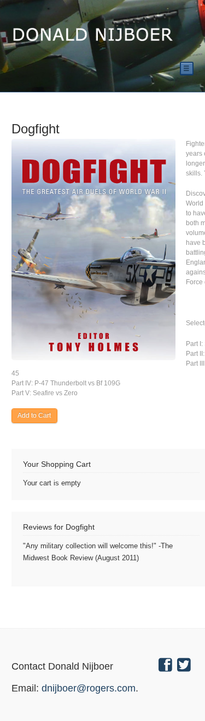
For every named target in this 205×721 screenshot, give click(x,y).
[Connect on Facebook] (167, 666)
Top (179, 695)
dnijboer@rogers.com (89, 688)
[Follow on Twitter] (185, 666)
